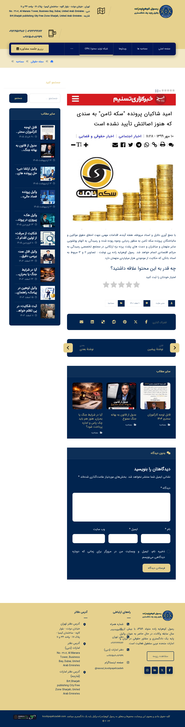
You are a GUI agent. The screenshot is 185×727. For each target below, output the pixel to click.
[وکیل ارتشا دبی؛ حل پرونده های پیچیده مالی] (47, 174)
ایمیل (133, 529)
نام (167, 529)
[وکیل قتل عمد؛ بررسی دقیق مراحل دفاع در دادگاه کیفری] (47, 256)
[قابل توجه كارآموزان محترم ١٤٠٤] (47, 132)
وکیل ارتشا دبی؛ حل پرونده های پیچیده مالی (27, 173)
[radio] (136, 285)
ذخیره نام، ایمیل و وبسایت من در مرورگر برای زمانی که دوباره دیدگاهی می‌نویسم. (118, 554)
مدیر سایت (160, 303)
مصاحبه (111, 303)
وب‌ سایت (99, 529)
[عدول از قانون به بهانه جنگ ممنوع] (47, 150)
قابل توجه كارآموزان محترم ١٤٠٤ (26, 132)
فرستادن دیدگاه (156, 568)
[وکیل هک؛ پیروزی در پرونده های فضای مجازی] (47, 220)
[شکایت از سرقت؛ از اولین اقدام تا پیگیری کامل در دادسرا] (47, 238)
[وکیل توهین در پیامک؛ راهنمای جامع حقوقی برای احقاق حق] (47, 293)
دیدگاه (165, 488)
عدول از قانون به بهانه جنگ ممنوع (26, 150)
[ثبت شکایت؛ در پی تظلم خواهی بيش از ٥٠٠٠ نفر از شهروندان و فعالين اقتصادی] (47, 311)
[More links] (71, 49)
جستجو (18, 98)
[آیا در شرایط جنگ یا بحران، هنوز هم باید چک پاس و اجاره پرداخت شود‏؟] (47, 275)
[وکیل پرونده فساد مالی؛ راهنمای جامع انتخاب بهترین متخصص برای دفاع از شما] (47, 197)
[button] (146, 322)
